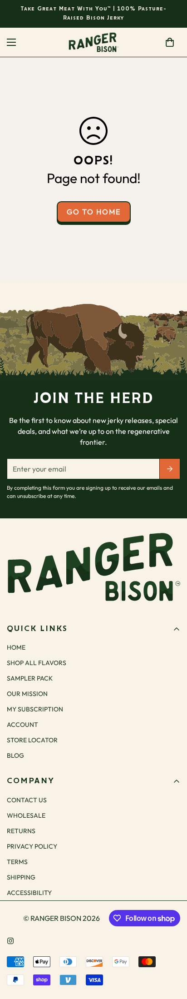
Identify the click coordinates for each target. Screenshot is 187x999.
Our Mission (27, 694)
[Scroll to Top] (171, 951)
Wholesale (26, 815)
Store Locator (32, 740)
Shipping (21, 877)
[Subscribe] (169, 468)
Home (16, 647)
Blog (15, 755)
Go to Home (94, 211)
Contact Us (27, 800)
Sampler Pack (30, 678)
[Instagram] (10, 940)
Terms (17, 862)
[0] (169, 42)
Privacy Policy (32, 846)
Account (22, 725)
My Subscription (35, 709)
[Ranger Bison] (93, 42)
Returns (21, 831)
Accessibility (29, 893)
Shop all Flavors (36, 663)
